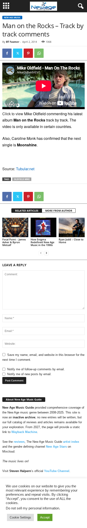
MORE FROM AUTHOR (58, 210)
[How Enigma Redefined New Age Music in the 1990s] (44, 227)
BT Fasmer (12, 41)
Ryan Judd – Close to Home (71, 241)
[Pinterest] (28, 53)
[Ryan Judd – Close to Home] (72, 227)
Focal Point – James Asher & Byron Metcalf (14, 242)
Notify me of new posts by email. (29, 374)
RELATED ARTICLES (26, 210)
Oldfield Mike (22, 179)
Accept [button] (45, 517)
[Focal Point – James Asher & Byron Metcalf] (15, 227)
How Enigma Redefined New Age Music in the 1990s (42, 242)
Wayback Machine (24, 432)
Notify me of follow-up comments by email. (36, 369)
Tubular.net (25, 168)
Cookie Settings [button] (20, 517)
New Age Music (12, 17)
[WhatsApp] (39, 53)
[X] (17, 53)
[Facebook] (7, 53)
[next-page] (46, 252)
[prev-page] (41, 252)
